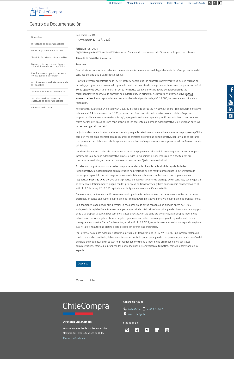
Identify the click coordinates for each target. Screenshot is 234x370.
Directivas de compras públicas (47, 44)
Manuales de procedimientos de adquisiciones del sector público (48, 65)
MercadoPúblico (135, 3)
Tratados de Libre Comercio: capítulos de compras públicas (47, 99)
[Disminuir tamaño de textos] (215, 4)
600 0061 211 (134, 309)
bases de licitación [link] (99, 179)
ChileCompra (115, 3)
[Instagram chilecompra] (127, 330)
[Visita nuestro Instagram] (230, 115)
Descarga (83, 263)
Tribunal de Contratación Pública (48, 91)
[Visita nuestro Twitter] (230, 95)
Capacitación (155, 3)
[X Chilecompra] (147, 330)
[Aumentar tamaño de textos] (209, 4)
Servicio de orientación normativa (49, 57)
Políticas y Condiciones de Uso (47, 50)
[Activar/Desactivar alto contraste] (220, 4)
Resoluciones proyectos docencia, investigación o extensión (49, 74)
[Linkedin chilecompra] (157, 330)
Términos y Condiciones (75, 338)
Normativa (36, 37)
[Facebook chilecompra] (137, 330)
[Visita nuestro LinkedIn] (230, 109)
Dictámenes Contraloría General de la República (49, 83)
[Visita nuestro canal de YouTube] (230, 102)
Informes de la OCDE (41, 107)
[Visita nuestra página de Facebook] (230, 88)
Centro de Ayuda (196, 3)
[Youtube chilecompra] (167, 330)
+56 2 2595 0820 (155, 309)
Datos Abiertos (175, 3)
